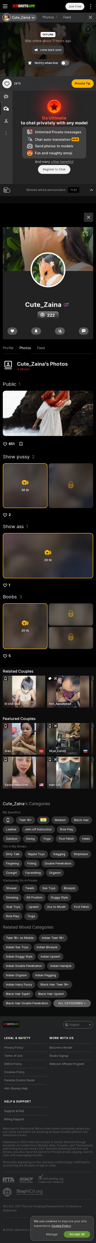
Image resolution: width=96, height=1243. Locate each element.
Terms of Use (13, 1055)
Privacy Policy (13, 1047)
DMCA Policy (13, 1064)
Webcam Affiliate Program (66, 1064)
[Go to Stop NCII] (30, 1192)
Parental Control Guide (19, 1080)
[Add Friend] (60, 331)
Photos (50, 17)
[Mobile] (8, 820)
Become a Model (60, 1047)
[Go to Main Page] (29, 6)
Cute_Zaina (13, 803)
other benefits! (62, 162)
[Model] (88, 217)
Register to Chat (54, 169)
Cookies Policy (14, 1072)
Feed (67, 17)
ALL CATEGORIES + (72, 1003)
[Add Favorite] (7, 83)
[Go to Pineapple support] (8, 1192)
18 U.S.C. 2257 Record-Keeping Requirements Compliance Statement (42, 1208)
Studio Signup (59, 1055)
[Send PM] (84, 331)
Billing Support (14, 1119)
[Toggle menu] (5, 6)
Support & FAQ (14, 1111)
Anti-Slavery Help (16, 1088)
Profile (8, 348)
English (74, 1024)
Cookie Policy (61, 1226)
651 (11, 444)
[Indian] (43, 820)
